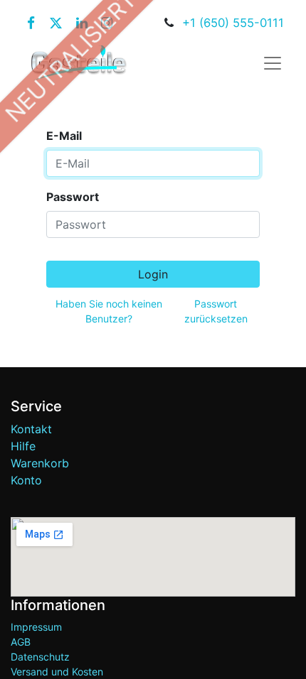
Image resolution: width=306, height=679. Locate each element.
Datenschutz (40, 657)
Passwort (72, 197)
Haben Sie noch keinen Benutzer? (109, 311)
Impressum (36, 627)
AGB (21, 642)
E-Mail (64, 136)
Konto (26, 480)
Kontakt (31, 429)
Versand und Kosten (57, 672)
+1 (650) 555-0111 (233, 23)
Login (153, 274)
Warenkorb (40, 463)
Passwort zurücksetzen (216, 311)
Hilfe (23, 446)
